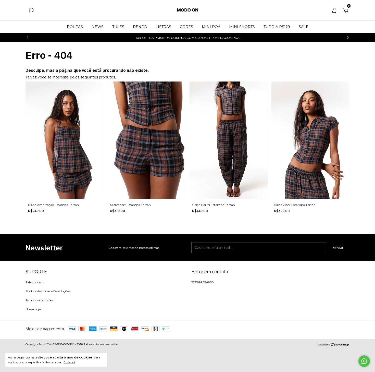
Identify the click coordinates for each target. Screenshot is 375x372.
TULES (118, 27)
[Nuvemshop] (333, 345)
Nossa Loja (33, 309)
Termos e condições (39, 300)
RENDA (140, 27)
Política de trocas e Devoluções (48, 291)
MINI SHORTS (242, 27)
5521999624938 (202, 282)
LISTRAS (163, 27)
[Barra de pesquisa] (31, 11)
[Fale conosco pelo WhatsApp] (364, 361)
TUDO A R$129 (277, 27)
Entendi (69, 362)
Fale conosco (35, 282)
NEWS (98, 27)
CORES (186, 27)
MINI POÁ (211, 27)
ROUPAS (75, 27)
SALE (303, 27)
